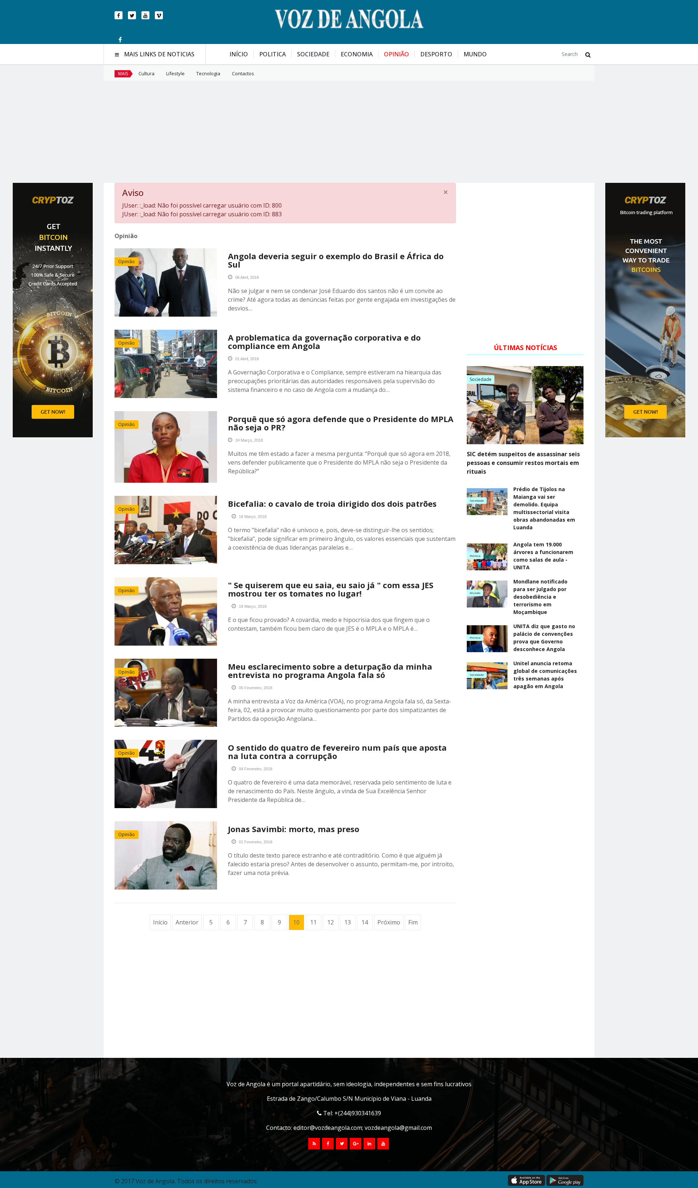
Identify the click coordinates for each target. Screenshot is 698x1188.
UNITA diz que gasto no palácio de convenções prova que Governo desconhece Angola (544, 638)
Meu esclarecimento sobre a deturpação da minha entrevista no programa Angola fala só (330, 670)
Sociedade (313, 54)
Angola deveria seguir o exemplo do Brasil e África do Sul (336, 260)
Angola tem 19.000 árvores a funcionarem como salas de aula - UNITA (543, 556)
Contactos (243, 73)
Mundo (475, 54)
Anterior (187, 922)
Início (238, 54)
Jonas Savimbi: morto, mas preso (293, 828)
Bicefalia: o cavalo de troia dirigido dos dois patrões (332, 503)
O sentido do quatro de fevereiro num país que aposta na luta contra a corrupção (337, 751)
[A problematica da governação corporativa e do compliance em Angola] (166, 364)
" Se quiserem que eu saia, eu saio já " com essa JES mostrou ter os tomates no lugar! (330, 589)
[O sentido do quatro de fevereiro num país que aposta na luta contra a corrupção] (166, 774)
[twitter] (132, 15)
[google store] (564, 1180)
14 (364, 922)
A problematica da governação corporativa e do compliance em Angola (324, 341)
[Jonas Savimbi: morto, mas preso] (166, 855)
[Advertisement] (349, 132)
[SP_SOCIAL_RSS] (314, 1143)
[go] (588, 54)
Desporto (436, 54)
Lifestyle (175, 73)
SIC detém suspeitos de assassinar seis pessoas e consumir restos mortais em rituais (523, 462)
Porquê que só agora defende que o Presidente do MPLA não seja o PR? (340, 423)
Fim (413, 922)
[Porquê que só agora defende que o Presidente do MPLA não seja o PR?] (166, 447)
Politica (272, 54)
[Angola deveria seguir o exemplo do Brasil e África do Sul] (166, 282)
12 (330, 922)
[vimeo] (159, 15)
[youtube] (145, 15)
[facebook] (119, 15)
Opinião (396, 54)
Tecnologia (208, 73)
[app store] (526, 1180)
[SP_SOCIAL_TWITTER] (342, 1143)
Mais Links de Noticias (159, 54)
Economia (357, 54)
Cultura (147, 73)
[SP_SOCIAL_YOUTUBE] (383, 1143)
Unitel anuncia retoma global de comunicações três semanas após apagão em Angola (545, 675)
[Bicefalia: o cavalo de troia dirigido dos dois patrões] (166, 530)
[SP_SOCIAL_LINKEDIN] (369, 1143)
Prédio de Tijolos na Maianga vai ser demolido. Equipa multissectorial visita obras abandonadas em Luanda (544, 508)
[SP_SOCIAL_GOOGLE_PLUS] (355, 1143)
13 (347, 922)
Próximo (388, 922)
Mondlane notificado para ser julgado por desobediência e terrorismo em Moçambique (540, 596)
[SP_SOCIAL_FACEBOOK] (328, 1143)
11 (313, 922)
